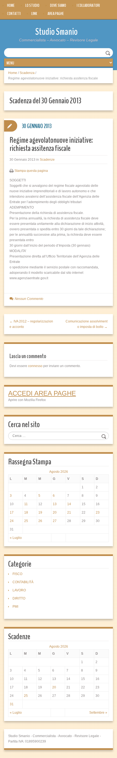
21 (69, 512)
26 (40, 521)
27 (55, 521)
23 (98, 512)
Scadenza (27, 73)
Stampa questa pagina (31, 171)
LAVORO (19, 590)
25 (26, 521)
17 (12, 512)
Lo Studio (32, 5)
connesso (35, 366)
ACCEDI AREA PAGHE (42, 393)
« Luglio (16, 538)
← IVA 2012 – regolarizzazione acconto (31, 324)
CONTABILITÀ (23, 582)
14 (69, 504)
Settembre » (98, 712)
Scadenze (47, 159)
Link (34, 14)
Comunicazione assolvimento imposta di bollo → (86, 324)
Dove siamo (58, 5)
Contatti (14, 14)
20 (55, 512)
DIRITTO (19, 598)
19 (40, 512)
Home (11, 5)
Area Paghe (56, 14)
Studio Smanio (56, 31)
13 (55, 504)
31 (12, 704)
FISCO (17, 574)
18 (26, 512)
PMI (15, 606)
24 (12, 521)
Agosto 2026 (58, 472)
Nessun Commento (29, 299)
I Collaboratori (88, 5)
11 (26, 504)
